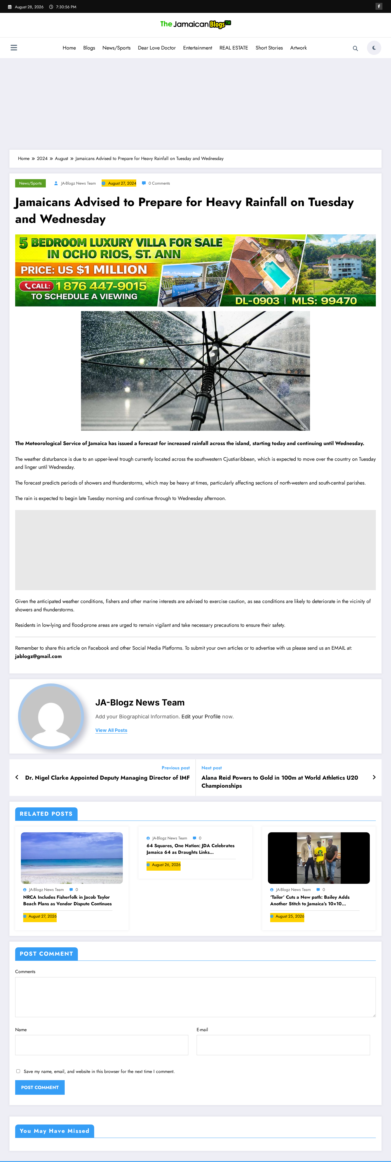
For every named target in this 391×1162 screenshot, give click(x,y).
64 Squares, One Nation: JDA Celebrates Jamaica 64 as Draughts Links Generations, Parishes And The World (190, 849)
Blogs (89, 48)
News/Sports (116, 48)
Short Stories (269, 48)
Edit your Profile (201, 717)
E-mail (202, 1029)
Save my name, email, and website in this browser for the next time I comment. (99, 1071)
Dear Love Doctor (157, 48)
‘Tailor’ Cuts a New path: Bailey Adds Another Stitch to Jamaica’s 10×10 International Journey (309, 900)
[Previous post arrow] (17, 777)
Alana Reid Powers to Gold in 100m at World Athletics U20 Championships (280, 782)
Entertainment (197, 48)
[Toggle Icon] (13, 48)
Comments (25, 971)
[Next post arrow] (374, 777)
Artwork (298, 48)
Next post (212, 767)
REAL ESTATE (234, 48)
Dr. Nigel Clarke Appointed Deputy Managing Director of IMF (107, 778)
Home (69, 48)
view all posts (111, 730)
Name (21, 1029)
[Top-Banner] (195, 270)
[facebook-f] (379, 6)
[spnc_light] (374, 48)
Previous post (176, 767)
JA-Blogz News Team (78, 183)
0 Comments (159, 183)
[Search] (355, 49)
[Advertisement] (195, 104)
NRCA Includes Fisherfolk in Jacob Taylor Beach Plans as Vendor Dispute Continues (67, 900)
